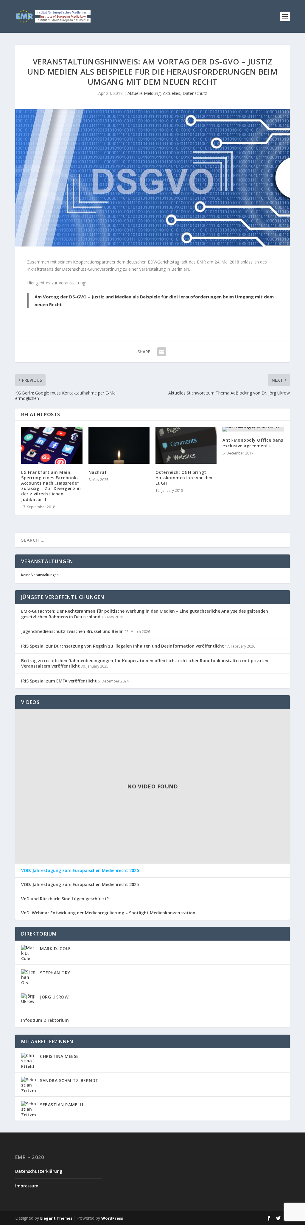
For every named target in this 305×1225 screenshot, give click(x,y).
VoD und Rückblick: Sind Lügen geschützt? (65, 899)
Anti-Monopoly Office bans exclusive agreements (252, 442)
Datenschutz (195, 93)
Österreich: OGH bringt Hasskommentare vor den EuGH (184, 477)
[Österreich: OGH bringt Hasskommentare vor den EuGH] (186, 445)
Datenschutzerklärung (38, 1171)
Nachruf (97, 472)
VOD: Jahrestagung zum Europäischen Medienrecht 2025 (80, 884)
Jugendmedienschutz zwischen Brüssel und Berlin (72, 631)
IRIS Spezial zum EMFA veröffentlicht (59, 681)
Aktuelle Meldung (144, 93)
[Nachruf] (119, 445)
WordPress (112, 1218)
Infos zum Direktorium (45, 1020)
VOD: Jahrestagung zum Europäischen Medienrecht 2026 (80, 870)
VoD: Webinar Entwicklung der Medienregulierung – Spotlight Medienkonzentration (108, 913)
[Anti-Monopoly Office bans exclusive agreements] (253, 429)
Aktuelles (171, 93)
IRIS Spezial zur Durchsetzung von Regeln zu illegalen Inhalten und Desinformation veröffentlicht (122, 646)
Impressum (26, 1186)
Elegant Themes (56, 1218)
